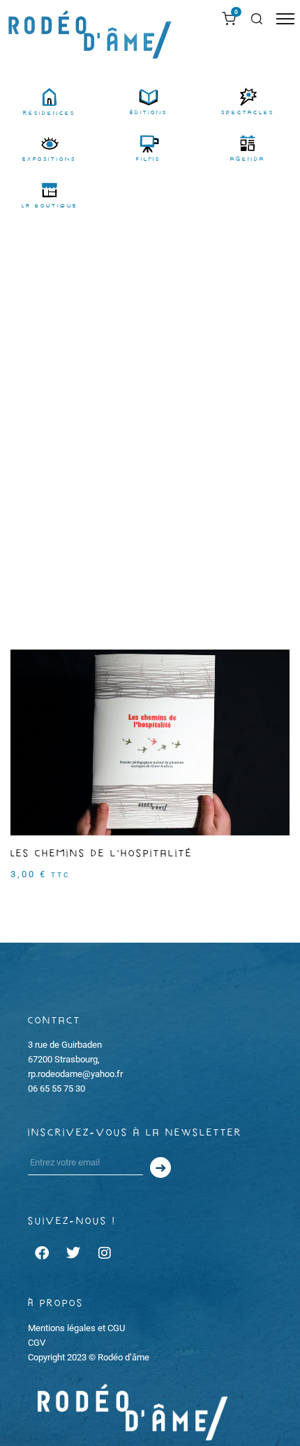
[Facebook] (42, 1253)
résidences (49, 113)
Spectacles (247, 112)
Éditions (148, 112)
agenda (247, 159)
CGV (36, 1342)
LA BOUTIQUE (49, 206)
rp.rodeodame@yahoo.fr (75, 1074)
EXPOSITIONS (49, 159)
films (148, 159)
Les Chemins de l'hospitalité (101, 853)
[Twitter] (73, 1253)
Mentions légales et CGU (76, 1328)
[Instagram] (105, 1253)
